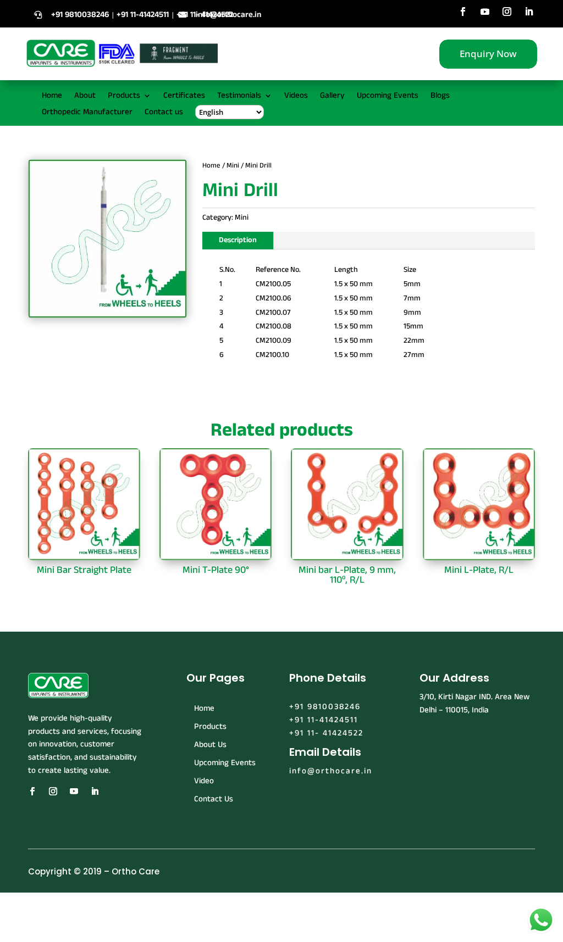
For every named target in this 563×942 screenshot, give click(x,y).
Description (238, 240)
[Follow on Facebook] (463, 11)
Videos (296, 96)
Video (204, 781)
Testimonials (239, 96)
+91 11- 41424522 (326, 733)
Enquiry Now (488, 53)
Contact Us (213, 799)
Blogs (440, 96)
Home (52, 96)
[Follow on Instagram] (507, 11)
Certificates (184, 96)
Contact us (164, 113)
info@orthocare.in (228, 14)
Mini (233, 165)
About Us (210, 744)
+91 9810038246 (325, 706)
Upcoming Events (387, 96)
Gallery (332, 96)
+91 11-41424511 (323, 720)
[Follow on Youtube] (485, 11)
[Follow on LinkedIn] (529, 11)
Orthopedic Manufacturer (87, 113)
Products (124, 96)
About (85, 96)
